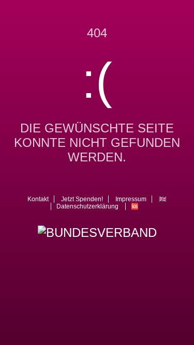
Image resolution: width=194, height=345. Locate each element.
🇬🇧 (163, 199)
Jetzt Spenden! (82, 199)
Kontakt (38, 199)
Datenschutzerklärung (87, 206)
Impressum (130, 199)
